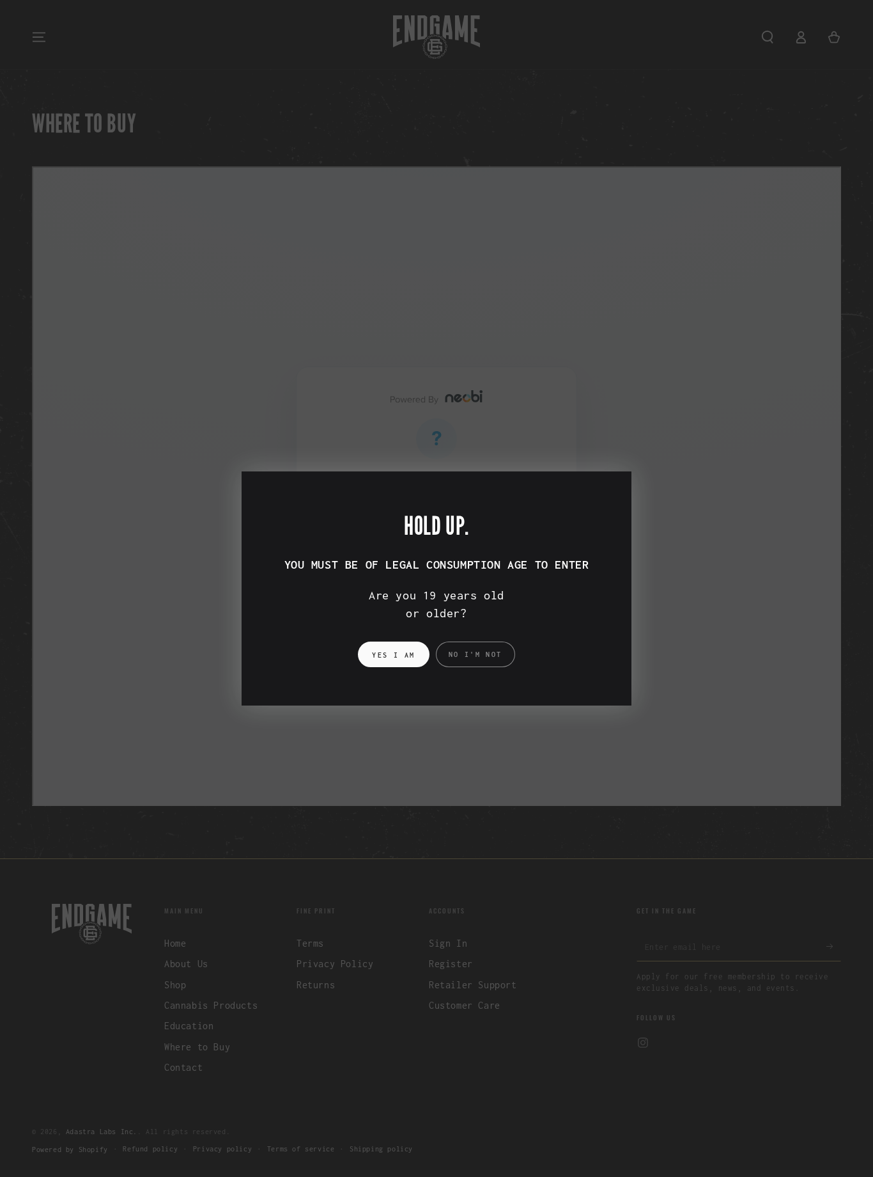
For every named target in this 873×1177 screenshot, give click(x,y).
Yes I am (393, 655)
